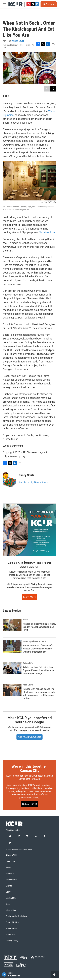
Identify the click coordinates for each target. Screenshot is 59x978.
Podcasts (10, 874)
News (25, 620)
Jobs (8, 904)
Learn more (29, 597)
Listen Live (10, 861)
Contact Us (11, 898)
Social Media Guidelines (16, 916)
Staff (8, 892)
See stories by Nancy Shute (33, 482)
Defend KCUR (29, 804)
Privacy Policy (12, 941)
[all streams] (55, 974)
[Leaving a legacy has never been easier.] (29, 530)
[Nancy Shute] (9, 479)
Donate (50, 4)
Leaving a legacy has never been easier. (29, 564)
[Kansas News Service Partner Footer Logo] (8, 964)
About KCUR (11, 855)
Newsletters (11, 880)
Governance (11, 928)
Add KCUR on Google (29, 736)
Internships (11, 910)
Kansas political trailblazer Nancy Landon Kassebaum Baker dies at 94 (39, 626)
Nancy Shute (18, 40)
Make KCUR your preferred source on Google (29, 720)
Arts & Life (28, 663)
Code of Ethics (12, 922)
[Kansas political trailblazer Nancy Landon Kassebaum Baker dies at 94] (12, 625)
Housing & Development (34, 641)
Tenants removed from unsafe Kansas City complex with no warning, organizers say (38, 648)
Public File (10, 935)
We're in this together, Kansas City (29, 768)
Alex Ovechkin (47, 232)
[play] (4, 974)
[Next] (53, 89)
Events (9, 886)
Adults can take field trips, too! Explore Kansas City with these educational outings (38, 670)
